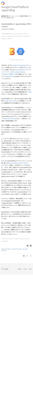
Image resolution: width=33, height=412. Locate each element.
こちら (5, 38)
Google (20, 269)
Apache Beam (9, 76)
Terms (30, 269)
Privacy (25, 269)
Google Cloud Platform (11, 101)
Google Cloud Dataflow (19, 65)
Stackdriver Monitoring (9, 118)
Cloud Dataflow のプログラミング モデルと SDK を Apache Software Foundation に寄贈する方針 (16, 72)
